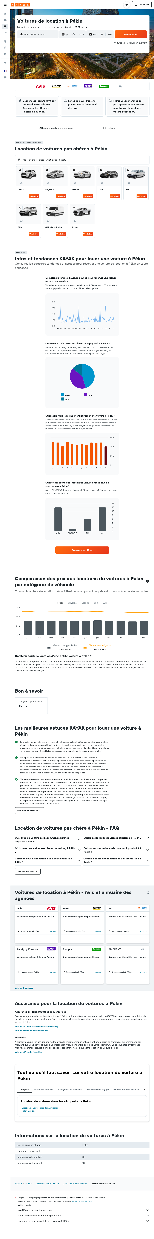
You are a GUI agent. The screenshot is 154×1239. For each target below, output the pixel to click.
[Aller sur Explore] (5, 41)
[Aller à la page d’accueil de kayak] (20, 4)
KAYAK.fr (18, 1184)
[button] (5, 4)
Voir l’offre (33, 196)
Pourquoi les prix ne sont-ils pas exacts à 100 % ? (43, 1220)
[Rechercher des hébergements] (5, 20)
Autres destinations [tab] (44, 1089)
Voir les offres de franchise (28, 1052)
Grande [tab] (85, 602)
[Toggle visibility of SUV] (65, 399)
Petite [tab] (60, 602)
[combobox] (28, 27)
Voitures (28, 1184)
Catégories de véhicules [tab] (70, 1089)
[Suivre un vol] (5, 48)
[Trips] (5, 63)
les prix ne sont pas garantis (83, 1201)
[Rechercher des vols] (5, 14)
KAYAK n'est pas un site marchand (35, 1210)
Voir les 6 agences (24, 988)
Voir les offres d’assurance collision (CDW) (36, 1026)
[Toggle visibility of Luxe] (88, 395)
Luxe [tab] (105, 602)
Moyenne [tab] (72, 602)
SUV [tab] (96, 602)
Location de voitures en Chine (75, 1184)
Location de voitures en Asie (47, 1184)
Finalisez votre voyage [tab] (98, 1089)
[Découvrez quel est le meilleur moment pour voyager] (5, 54)
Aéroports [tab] (24, 1089)
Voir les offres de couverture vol (31, 1030)
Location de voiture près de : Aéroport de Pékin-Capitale (41, 1109)
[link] (82, 550)
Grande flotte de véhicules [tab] (127, 1089)
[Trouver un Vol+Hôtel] (5, 33)
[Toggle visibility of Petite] (65, 395)
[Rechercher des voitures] (5, 26)
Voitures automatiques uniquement (130, 42)
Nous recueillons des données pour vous (39, 1215)
